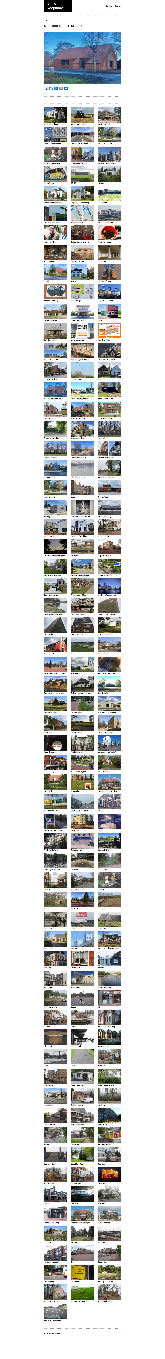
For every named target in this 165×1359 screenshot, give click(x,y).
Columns (109, 6)
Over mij (118, 6)
